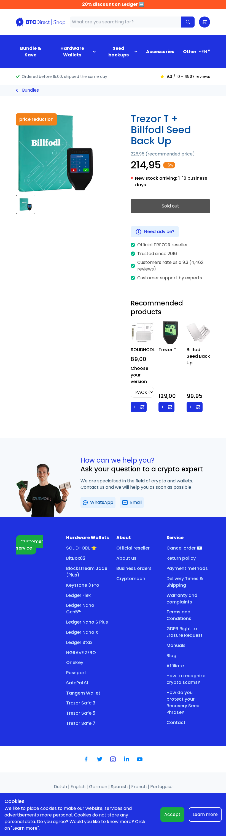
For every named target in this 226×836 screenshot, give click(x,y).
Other (190, 51)
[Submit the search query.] (188, 22)
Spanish (120, 786)
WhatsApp (101, 502)
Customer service (29, 544)
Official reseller (133, 548)
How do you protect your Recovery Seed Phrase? (183, 702)
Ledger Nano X (82, 632)
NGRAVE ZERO (81, 652)
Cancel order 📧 (184, 548)
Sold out (170, 206)
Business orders (134, 568)
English (79, 786)
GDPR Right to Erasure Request (184, 631)
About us (126, 558)
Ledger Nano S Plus (87, 622)
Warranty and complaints (181, 598)
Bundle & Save (30, 51)
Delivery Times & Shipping (184, 581)
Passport (76, 673)
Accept (172, 814)
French (139, 786)
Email (136, 502)
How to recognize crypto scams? (185, 679)
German (98, 786)
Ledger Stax (79, 642)
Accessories (160, 51)
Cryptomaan (130, 578)
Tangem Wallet (83, 693)
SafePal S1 (77, 683)
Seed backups (118, 51)
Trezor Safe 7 (80, 723)
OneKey (74, 662)
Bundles (30, 90)
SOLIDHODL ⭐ (81, 548)
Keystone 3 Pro (82, 585)
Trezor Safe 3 (80, 703)
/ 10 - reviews (188, 76)
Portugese (161, 786)
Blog (171, 655)
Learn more (205, 814)
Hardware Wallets (72, 51)
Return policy (181, 558)
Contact (175, 722)
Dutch (61, 786)
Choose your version (139, 375)
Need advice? (159, 231)
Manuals (175, 645)
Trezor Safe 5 (80, 713)
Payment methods (187, 568)
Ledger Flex (78, 595)
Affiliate (175, 666)
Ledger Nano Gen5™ (80, 608)
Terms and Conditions (178, 615)
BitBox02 (75, 558)
